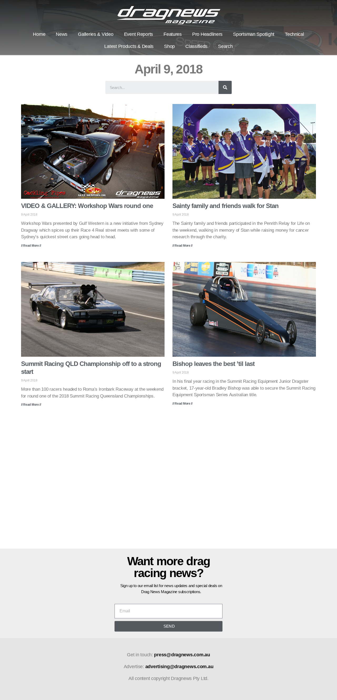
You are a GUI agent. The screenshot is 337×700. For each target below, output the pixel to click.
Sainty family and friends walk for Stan (225, 205)
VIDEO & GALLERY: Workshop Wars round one (87, 205)
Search (225, 46)
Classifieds (196, 46)
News (61, 34)
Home (39, 34)
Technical (294, 34)
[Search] (225, 87)
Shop (169, 46)
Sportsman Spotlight (253, 34)
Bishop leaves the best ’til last (213, 363)
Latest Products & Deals (128, 46)
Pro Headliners (207, 34)
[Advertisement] (168, 481)
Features (172, 34)
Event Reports (138, 34)
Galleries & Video (95, 34)
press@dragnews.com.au (182, 654)
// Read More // (31, 245)
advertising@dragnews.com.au (179, 666)
